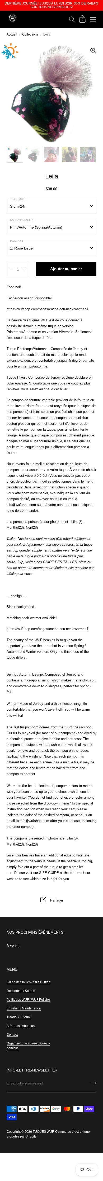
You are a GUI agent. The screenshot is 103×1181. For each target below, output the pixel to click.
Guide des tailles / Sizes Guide (28, 982)
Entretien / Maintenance (24, 1008)
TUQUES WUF (43, 1132)
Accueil (12, 34)
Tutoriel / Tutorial (19, 1017)
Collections (30, 34)
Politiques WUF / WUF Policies (28, 999)
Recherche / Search (21, 991)
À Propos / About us (21, 1026)
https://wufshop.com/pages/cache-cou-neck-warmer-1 (47, 309)
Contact (12, 1034)
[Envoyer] (93, 1084)
